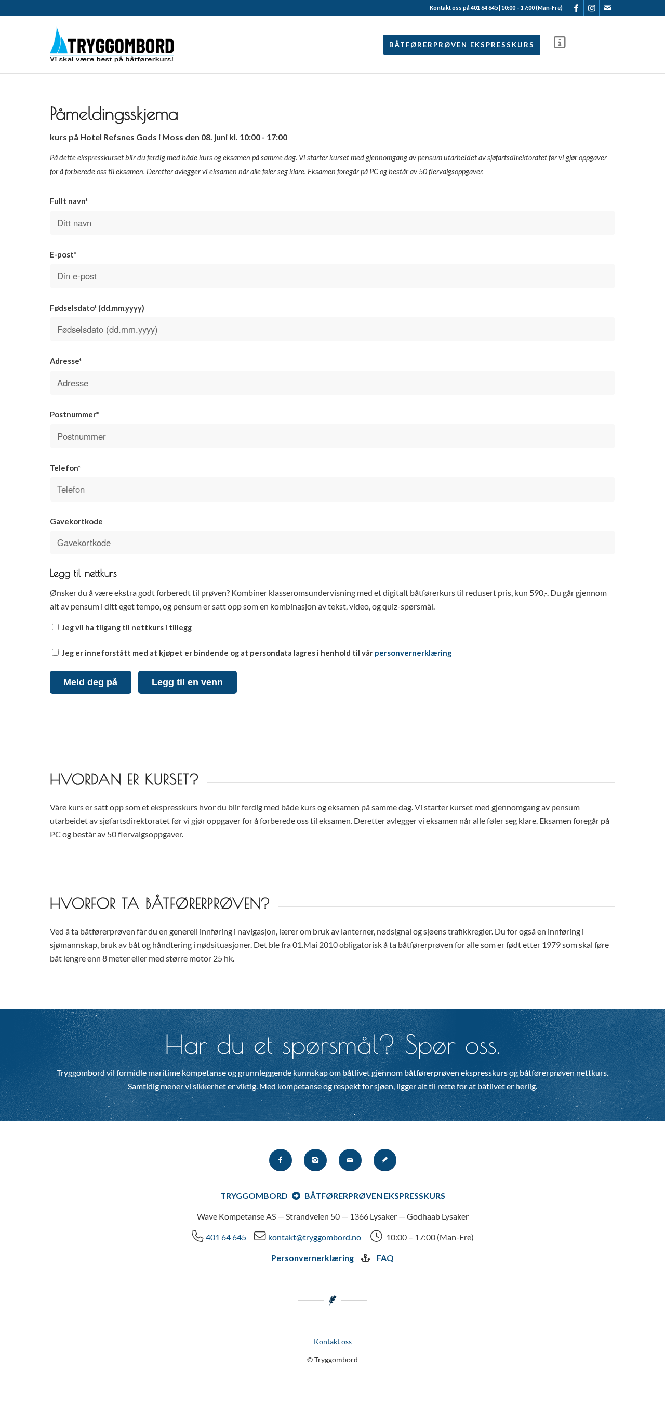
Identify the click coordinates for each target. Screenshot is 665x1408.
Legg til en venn (187, 682)
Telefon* (65, 467)
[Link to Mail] (607, 8)
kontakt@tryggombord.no (314, 1237)
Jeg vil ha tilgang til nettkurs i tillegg (126, 627)
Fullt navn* (69, 201)
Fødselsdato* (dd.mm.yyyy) (97, 308)
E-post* (63, 254)
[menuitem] (462, 44)
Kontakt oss (333, 1341)
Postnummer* (74, 414)
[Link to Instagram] (591, 8)
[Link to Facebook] (575, 8)
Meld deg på (90, 682)
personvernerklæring (413, 652)
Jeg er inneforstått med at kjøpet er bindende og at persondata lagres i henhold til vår (255, 652)
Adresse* (66, 360)
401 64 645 (226, 1237)
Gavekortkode (76, 521)
